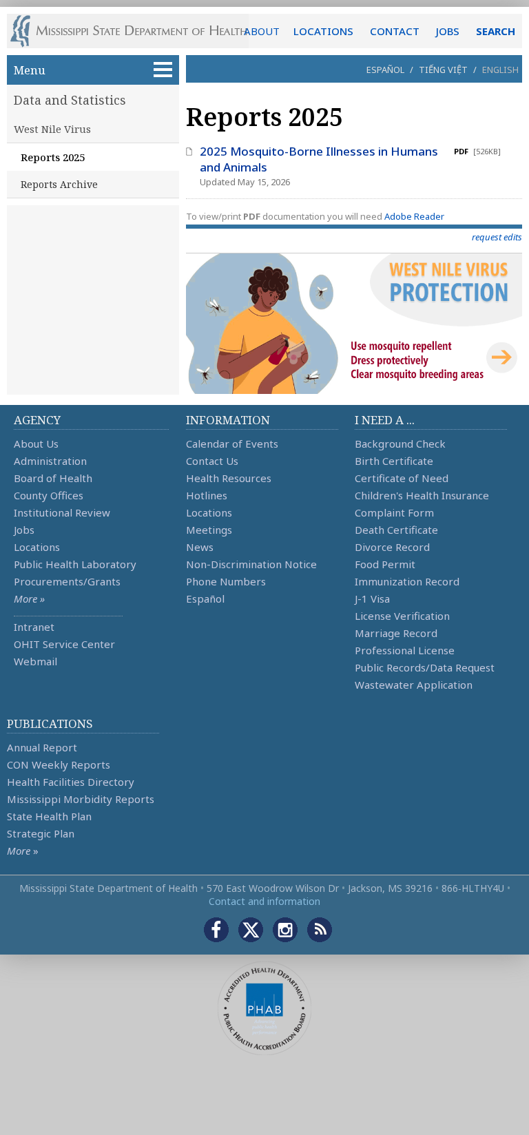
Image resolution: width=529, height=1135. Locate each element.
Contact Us (212, 461)
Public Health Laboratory (75, 564)
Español (385, 69)
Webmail (35, 661)
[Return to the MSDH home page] (136, 31)
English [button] (500, 69)
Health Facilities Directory (70, 782)
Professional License (405, 650)
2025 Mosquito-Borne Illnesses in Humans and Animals (319, 159)
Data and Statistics (70, 100)
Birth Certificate (394, 461)
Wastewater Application (414, 684)
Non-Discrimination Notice (251, 564)
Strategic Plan (40, 833)
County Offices (48, 495)
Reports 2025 (53, 157)
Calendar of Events (232, 443)
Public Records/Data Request (425, 667)
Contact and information (264, 901)
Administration (50, 461)
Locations (37, 547)
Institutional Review (62, 512)
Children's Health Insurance (422, 495)
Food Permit (385, 564)
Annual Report (42, 747)
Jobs (24, 530)
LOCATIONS (323, 31)
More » (29, 598)
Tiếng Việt (443, 69)
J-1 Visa (372, 598)
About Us (36, 443)
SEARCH (495, 31)
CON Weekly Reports (58, 764)
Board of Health (53, 478)
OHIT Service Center (64, 644)
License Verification (402, 616)
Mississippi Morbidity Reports (80, 799)
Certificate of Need (401, 478)
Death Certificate (396, 530)
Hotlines (206, 495)
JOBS (447, 31)
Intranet (34, 627)
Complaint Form (394, 512)
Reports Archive (59, 184)
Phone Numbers (226, 581)
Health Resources (228, 478)
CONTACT (394, 31)
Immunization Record (407, 581)
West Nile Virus (52, 129)
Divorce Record (392, 547)
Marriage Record (396, 633)
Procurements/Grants (67, 581)
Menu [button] (29, 70)
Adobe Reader (414, 216)
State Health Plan (49, 816)
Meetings (209, 530)
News (200, 547)
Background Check (400, 443)
